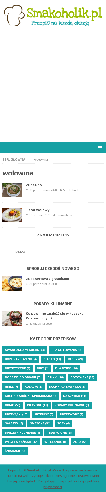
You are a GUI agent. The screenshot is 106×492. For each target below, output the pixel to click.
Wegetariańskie (21, 442)
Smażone (40, 423)
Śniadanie (15, 451)
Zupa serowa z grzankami (47, 279)
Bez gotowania (66, 349)
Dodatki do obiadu (23, 377)
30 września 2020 (40, 323)
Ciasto (52, 359)
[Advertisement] (53, 87)
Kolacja (33, 386)
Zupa (80, 442)
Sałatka (14, 423)
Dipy (43, 368)
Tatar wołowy (37, 210)
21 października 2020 (43, 283)
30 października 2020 (43, 190)
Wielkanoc (55, 442)
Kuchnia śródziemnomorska (30, 396)
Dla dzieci (66, 368)
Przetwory (71, 414)
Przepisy (43, 414)
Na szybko (74, 396)
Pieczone (37, 405)
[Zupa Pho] (12, 190)
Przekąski (16, 414)
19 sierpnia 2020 (39, 215)
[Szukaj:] (53, 252)
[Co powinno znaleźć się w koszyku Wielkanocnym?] (12, 318)
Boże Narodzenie (21, 359)
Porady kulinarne (53, 303)
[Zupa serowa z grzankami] (12, 283)
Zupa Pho (34, 185)
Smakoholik (71, 190)
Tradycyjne (60, 432)
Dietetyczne (17, 368)
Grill (11, 386)
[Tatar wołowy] (12, 215)
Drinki (55, 377)
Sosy (63, 423)
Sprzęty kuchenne (22, 432)
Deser (76, 359)
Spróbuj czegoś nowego (53, 268)
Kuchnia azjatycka (67, 386)
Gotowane (82, 377)
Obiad (12, 405)
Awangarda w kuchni (25, 349)
